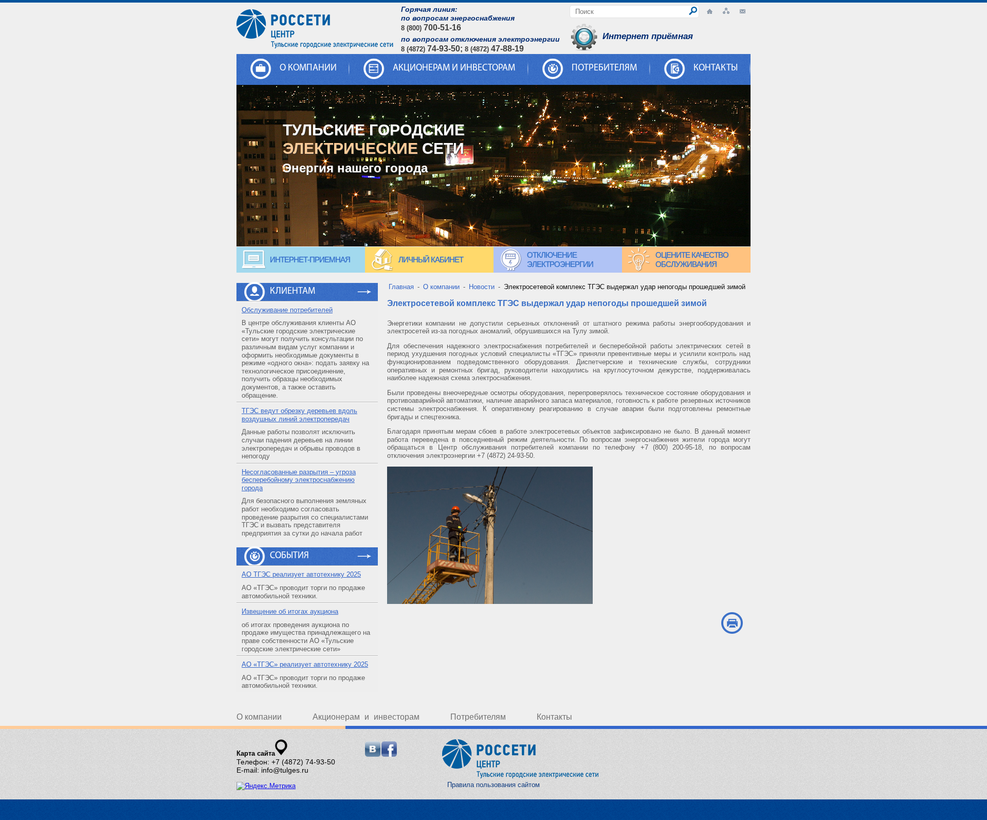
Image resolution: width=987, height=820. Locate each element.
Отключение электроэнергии (560, 260)
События (289, 556)
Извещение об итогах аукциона (290, 611)
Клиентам (292, 291)
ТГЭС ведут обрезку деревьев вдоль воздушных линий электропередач (299, 415)
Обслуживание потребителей (287, 310)
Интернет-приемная (310, 259)
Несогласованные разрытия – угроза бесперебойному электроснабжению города (299, 480)
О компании (259, 716)
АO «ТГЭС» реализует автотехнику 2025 (305, 664)
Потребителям (604, 68)
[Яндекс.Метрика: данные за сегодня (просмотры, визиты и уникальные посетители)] (266, 786)
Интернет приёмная (647, 36)
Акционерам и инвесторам (454, 68)
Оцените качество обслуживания (691, 260)
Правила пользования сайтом (493, 785)
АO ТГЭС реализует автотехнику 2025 (301, 574)
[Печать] (732, 623)
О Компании (308, 68)
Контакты (715, 68)
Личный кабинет (430, 259)
